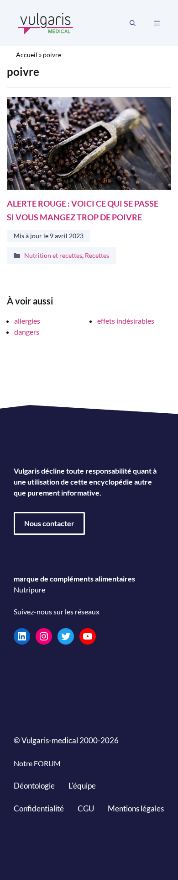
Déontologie (34, 785)
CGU (86, 808)
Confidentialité (39, 808)
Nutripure (29, 589)
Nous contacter (49, 523)
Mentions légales (136, 808)
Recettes (97, 255)
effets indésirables (125, 320)
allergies (27, 320)
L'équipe (82, 785)
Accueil (26, 55)
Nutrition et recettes (53, 255)
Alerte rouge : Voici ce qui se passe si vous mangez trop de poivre (82, 210)
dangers (26, 331)
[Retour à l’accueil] (46, 22)
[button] (132, 23)
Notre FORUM (37, 763)
